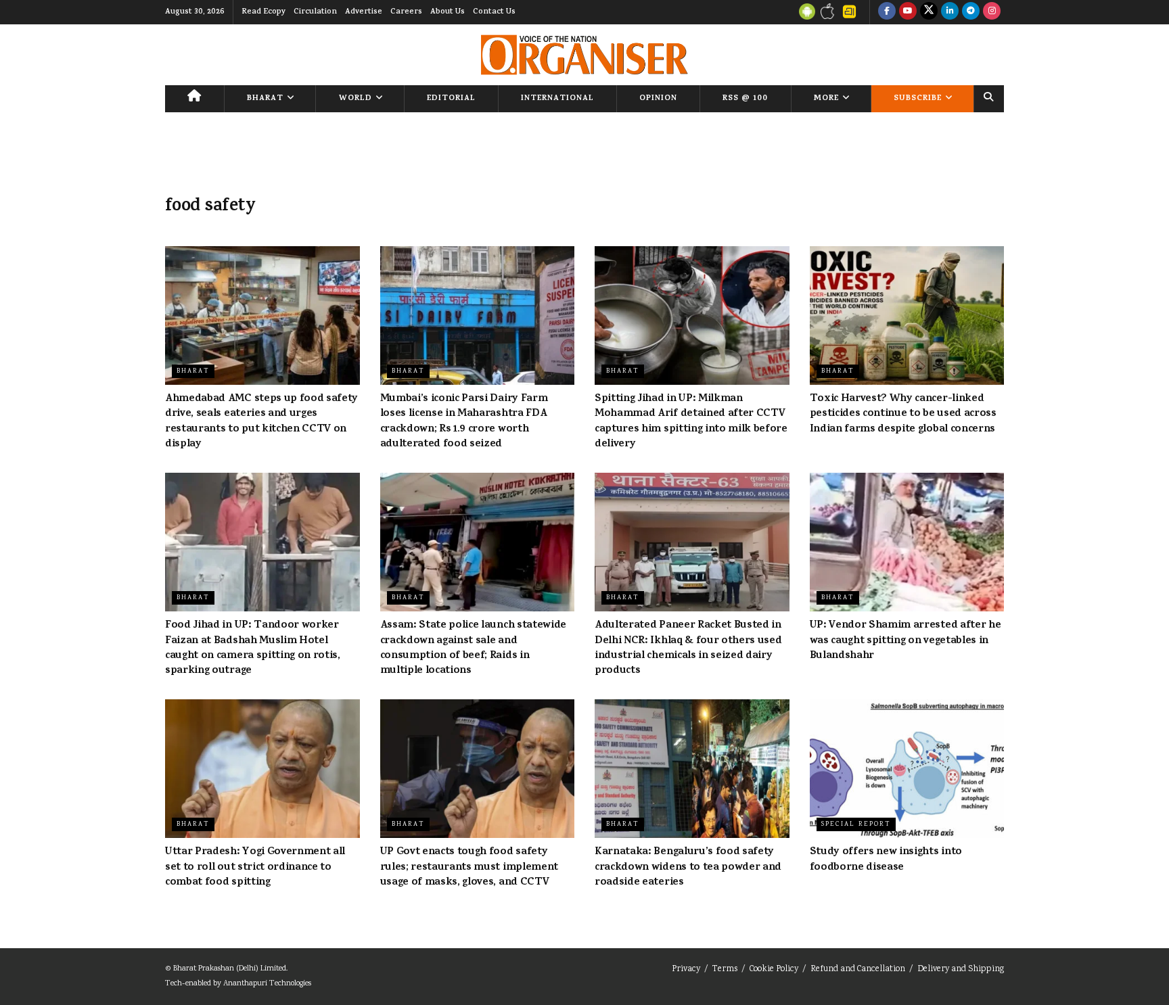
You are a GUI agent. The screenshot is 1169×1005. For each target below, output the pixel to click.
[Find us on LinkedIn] (950, 12)
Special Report (856, 824)
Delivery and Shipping (960, 969)
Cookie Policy (774, 969)
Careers (406, 12)
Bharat (265, 99)
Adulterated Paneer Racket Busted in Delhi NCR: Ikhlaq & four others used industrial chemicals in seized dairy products (688, 648)
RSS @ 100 (745, 99)
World (355, 99)
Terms (724, 969)
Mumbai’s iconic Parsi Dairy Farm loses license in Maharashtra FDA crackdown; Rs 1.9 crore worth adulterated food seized (464, 421)
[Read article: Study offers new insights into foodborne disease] (907, 769)
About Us (447, 12)
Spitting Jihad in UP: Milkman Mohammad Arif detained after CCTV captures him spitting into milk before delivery (691, 421)
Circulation (315, 12)
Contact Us (494, 12)
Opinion (658, 99)
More (826, 99)
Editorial (451, 99)
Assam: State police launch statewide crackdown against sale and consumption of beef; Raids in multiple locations (473, 648)
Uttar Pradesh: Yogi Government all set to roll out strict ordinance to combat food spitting (255, 867)
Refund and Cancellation (857, 969)
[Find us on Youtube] (908, 12)
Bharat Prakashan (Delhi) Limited (229, 969)
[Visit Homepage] (584, 54)
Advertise (363, 12)
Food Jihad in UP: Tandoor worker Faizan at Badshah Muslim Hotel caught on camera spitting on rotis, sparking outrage (252, 648)
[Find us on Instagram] (992, 12)
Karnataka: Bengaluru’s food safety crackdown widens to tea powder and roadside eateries (688, 867)
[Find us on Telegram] (971, 12)
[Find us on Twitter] (929, 12)
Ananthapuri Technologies (267, 983)
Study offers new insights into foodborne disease (886, 859)
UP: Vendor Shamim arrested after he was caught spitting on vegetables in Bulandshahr (905, 641)
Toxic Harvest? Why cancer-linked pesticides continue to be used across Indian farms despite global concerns (903, 414)
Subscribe (918, 99)
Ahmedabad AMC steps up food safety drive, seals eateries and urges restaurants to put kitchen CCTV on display (261, 421)
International (557, 99)
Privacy (686, 969)
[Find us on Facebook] (887, 12)
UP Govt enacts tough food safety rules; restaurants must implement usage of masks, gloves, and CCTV (469, 867)
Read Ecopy (263, 12)
